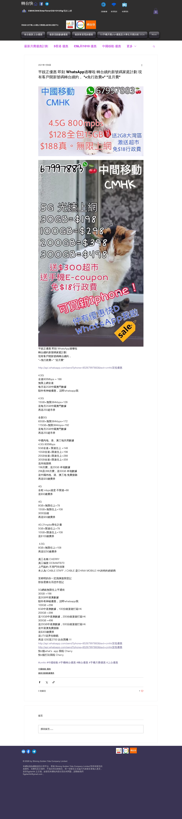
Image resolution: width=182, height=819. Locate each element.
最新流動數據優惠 (46, 673)
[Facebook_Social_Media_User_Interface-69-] (24, 11)
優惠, (37, 25)
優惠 (53, 25)
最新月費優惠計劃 (36, 46)
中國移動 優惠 (111, 46)
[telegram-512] (34, 751)
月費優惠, (42, 25)
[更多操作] (141, 65)
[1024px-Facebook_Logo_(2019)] (28, 751)
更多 (130, 46)
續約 (47, 25)
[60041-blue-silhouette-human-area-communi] (23, 751)
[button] (155, 11)
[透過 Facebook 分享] (39, 682)
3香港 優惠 (61, 46)
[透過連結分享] (53, 682)
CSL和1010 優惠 (85, 46)
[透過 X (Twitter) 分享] (46, 682)
